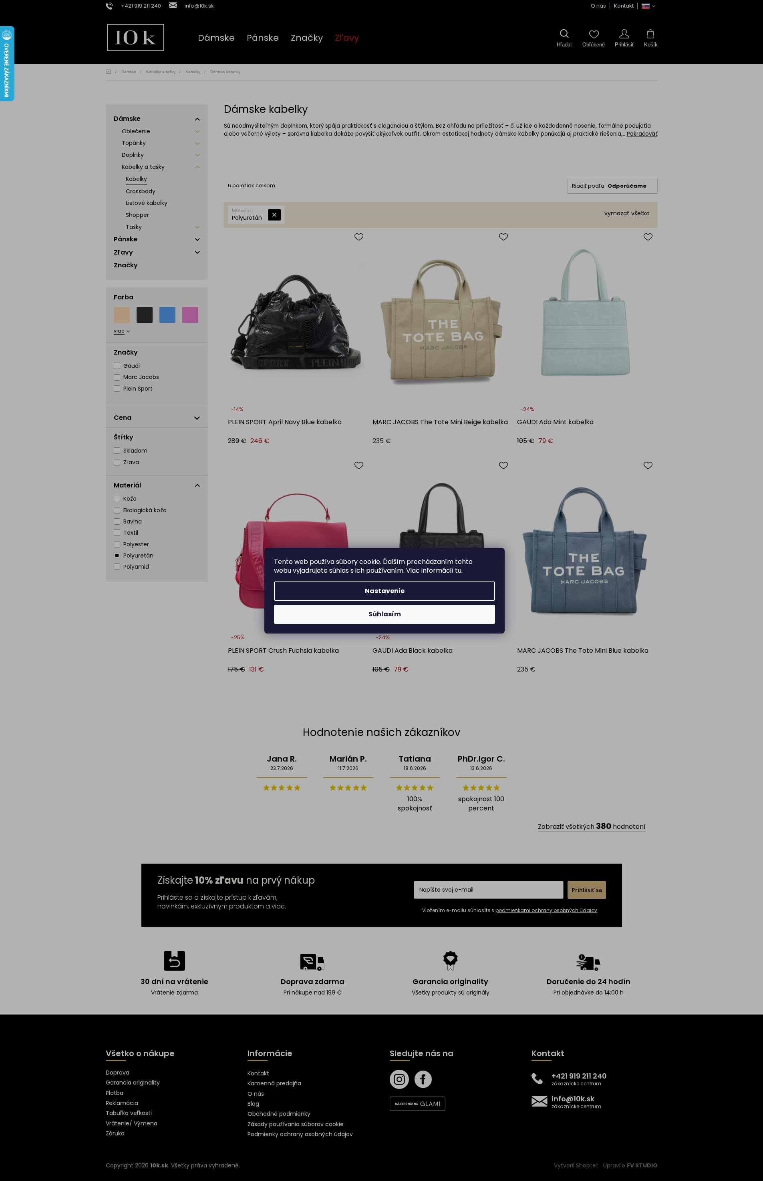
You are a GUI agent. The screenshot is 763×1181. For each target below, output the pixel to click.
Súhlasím (384, 614)
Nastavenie (385, 591)
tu (458, 570)
